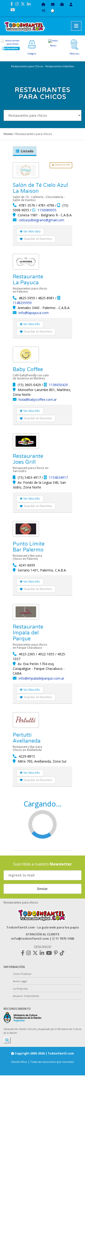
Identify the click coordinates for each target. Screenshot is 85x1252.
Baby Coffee (28, 369)
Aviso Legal (20, 981)
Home (8, 134)
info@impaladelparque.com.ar (41, 678)
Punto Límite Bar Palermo (29, 547)
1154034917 (58, 477)
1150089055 (47, 210)
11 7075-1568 (64, 938)
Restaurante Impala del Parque (28, 633)
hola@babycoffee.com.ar (38, 399)
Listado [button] (27, 151)
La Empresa (20, 988)
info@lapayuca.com (34, 312)
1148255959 (22, 302)
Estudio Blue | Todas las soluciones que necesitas (42, 1061)
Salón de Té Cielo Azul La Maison (40, 188)
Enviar (42, 888)
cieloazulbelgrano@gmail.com (41, 220)
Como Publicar (22, 974)
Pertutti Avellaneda (27, 738)
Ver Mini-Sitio (32, 231)
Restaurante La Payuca (28, 280)
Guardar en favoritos (38, 239)
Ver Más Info (31, 324)
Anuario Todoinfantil (26, 996)
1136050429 (58, 384)
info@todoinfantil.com (30, 938)
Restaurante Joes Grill (28, 459)
